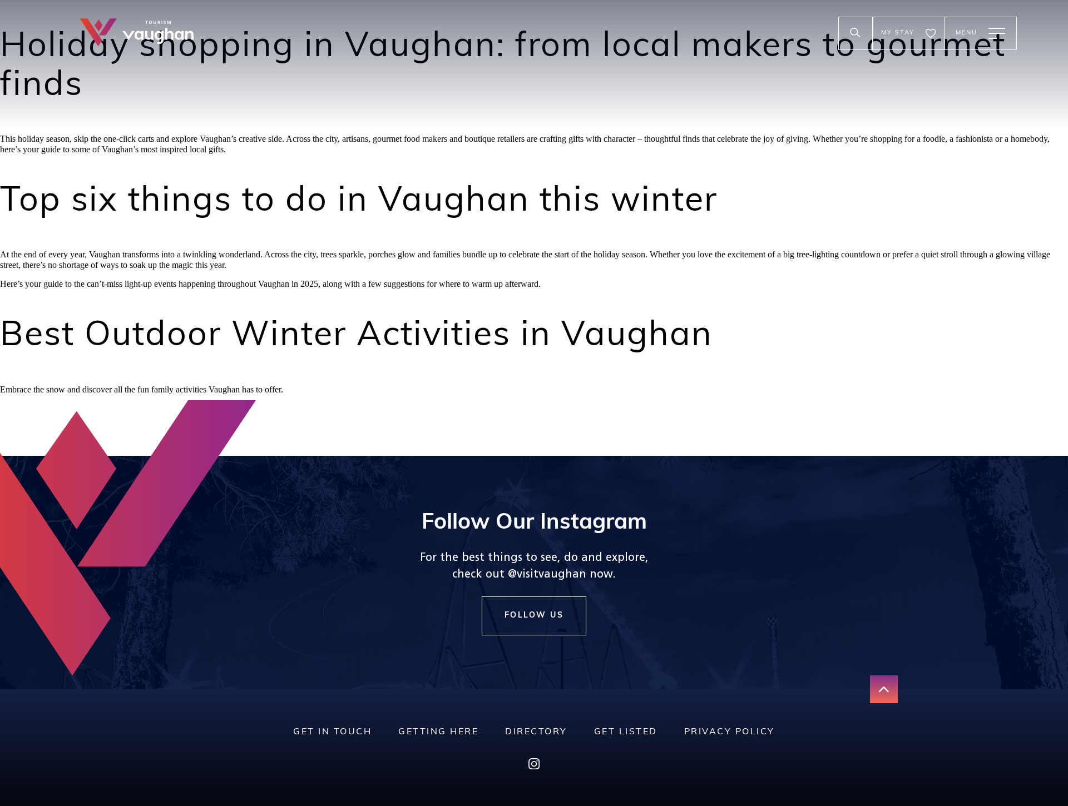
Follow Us (534, 615)
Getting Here (438, 732)
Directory (536, 732)
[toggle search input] (855, 33)
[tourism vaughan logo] (137, 33)
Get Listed (625, 732)
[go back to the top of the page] (884, 689)
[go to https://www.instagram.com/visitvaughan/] (534, 766)
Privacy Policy (729, 732)
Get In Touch (332, 732)
